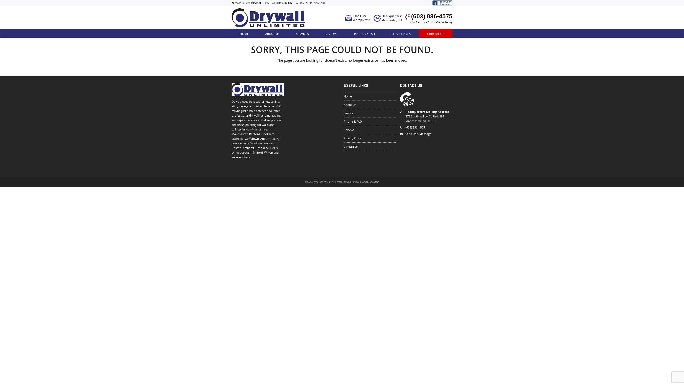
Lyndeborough (242, 153)
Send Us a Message (418, 134)
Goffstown (252, 139)
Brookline (262, 148)
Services (349, 113)
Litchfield (237, 139)
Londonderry (240, 143)
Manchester (240, 134)
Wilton (268, 153)
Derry (275, 139)
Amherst (248, 148)
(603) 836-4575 (415, 127)
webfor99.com (371, 181)
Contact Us (351, 147)
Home (348, 96)
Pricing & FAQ (353, 122)
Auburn (265, 139)
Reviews (349, 130)
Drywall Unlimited (321, 181)
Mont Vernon (259, 143)
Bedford (254, 134)
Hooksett (267, 134)
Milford (258, 153)
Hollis (274, 148)
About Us (350, 105)
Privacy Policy (353, 138)
